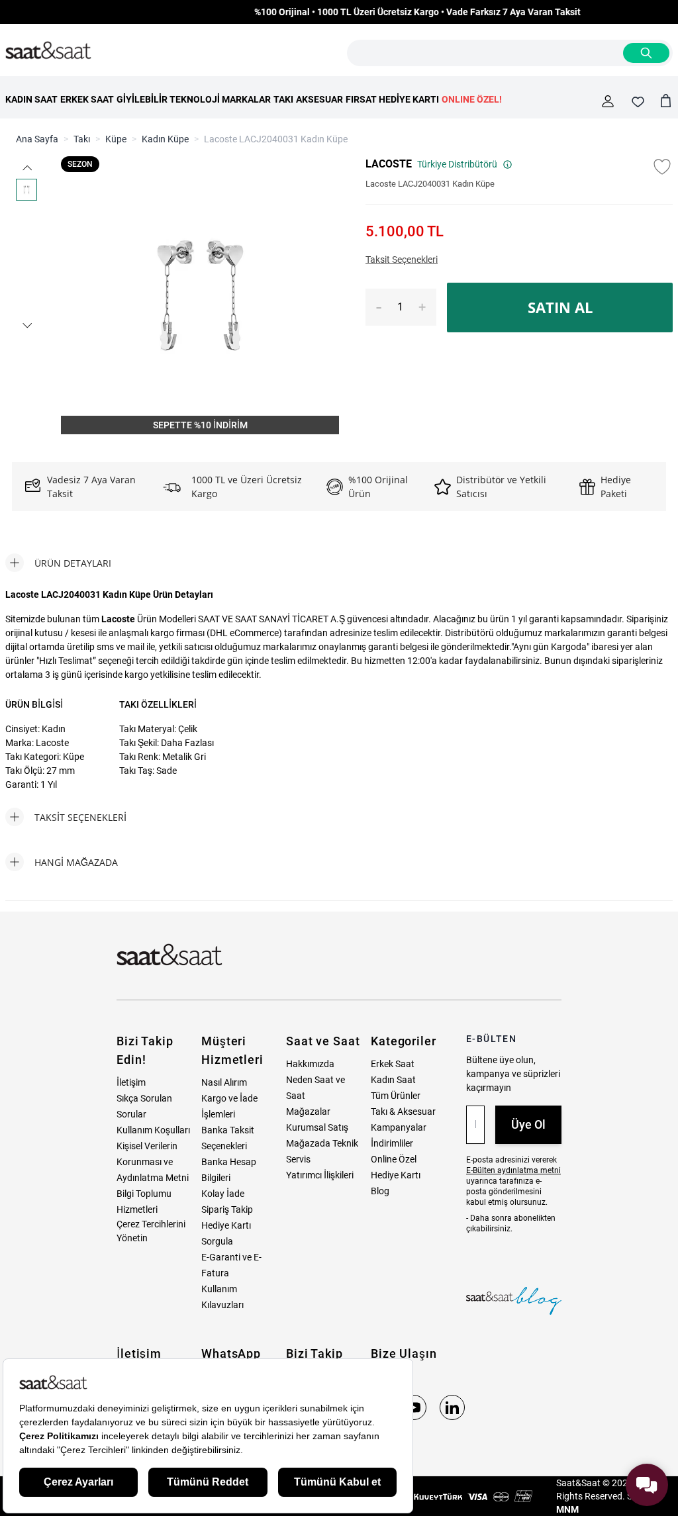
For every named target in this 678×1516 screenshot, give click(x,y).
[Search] (646, 53)
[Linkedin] (452, 1407)
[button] (26, 167)
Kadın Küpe (165, 139)
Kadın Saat (393, 1079)
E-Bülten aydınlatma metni (513, 1170)
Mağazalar (308, 1111)
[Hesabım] (608, 101)
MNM (567, 1509)
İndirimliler (392, 1143)
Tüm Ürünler (395, 1095)
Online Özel (393, 1159)
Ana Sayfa (37, 139)
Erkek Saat (392, 1064)
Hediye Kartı (395, 1175)
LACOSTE (388, 164)
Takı (81, 139)
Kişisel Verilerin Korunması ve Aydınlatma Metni (153, 1162)
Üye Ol (528, 1124)
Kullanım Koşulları (153, 1130)
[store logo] (48, 51)
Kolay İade (222, 1193)
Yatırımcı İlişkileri (320, 1175)
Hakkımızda (310, 1064)
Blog (380, 1191)
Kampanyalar (398, 1127)
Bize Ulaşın (404, 1353)
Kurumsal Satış (317, 1127)
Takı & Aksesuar (403, 1111)
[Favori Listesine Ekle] (662, 166)
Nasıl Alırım (224, 1082)
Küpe (115, 139)
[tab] (58, 562)
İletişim (131, 1082)
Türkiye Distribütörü (457, 164)
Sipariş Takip (227, 1209)
